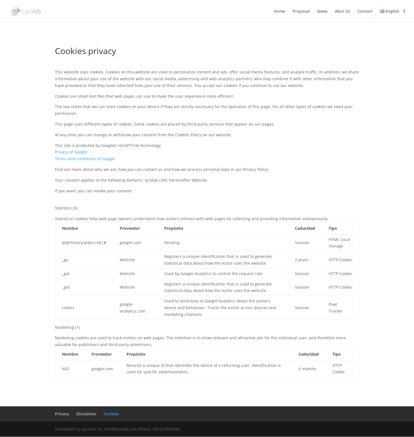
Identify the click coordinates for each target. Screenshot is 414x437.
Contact (365, 11)
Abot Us (342, 11)
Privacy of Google (71, 152)
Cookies (111, 413)
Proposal (301, 11)
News (322, 11)
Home (279, 11)
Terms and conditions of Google (85, 158)
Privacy (62, 413)
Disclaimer (86, 413)
